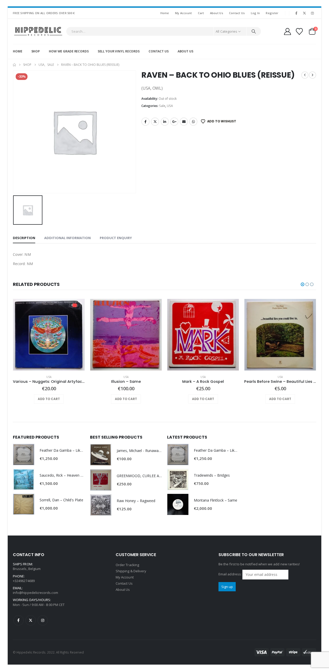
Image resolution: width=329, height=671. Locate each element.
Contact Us (237, 13)
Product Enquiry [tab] (116, 237)
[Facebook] (296, 13)
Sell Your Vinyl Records (119, 51)
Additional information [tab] (67, 237)
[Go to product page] (49, 334)
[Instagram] (312, 13)
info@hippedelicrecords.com (35, 592)
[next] (312, 75)
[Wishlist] (299, 31)
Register (272, 13)
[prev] (304, 75)
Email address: (230, 574)
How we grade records (69, 51)
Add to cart (49, 399)
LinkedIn (165, 121)
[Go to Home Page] (14, 65)
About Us (216, 13)
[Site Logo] (38, 31)
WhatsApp (193, 121)
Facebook (145, 121)
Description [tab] (24, 237)
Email (184, 121)
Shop (35, 51)
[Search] (253, 31)
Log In (255, 13)
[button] (302, 284)
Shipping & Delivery (131, 571)
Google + (174, 121)
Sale (162, 106)
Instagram (43, 620)
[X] (304, 13)
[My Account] (287, 31)
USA (170, 106)
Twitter (155, 121)
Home (164, 13)
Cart (201, 13)
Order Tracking (127, 565)
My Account (183, 13)
